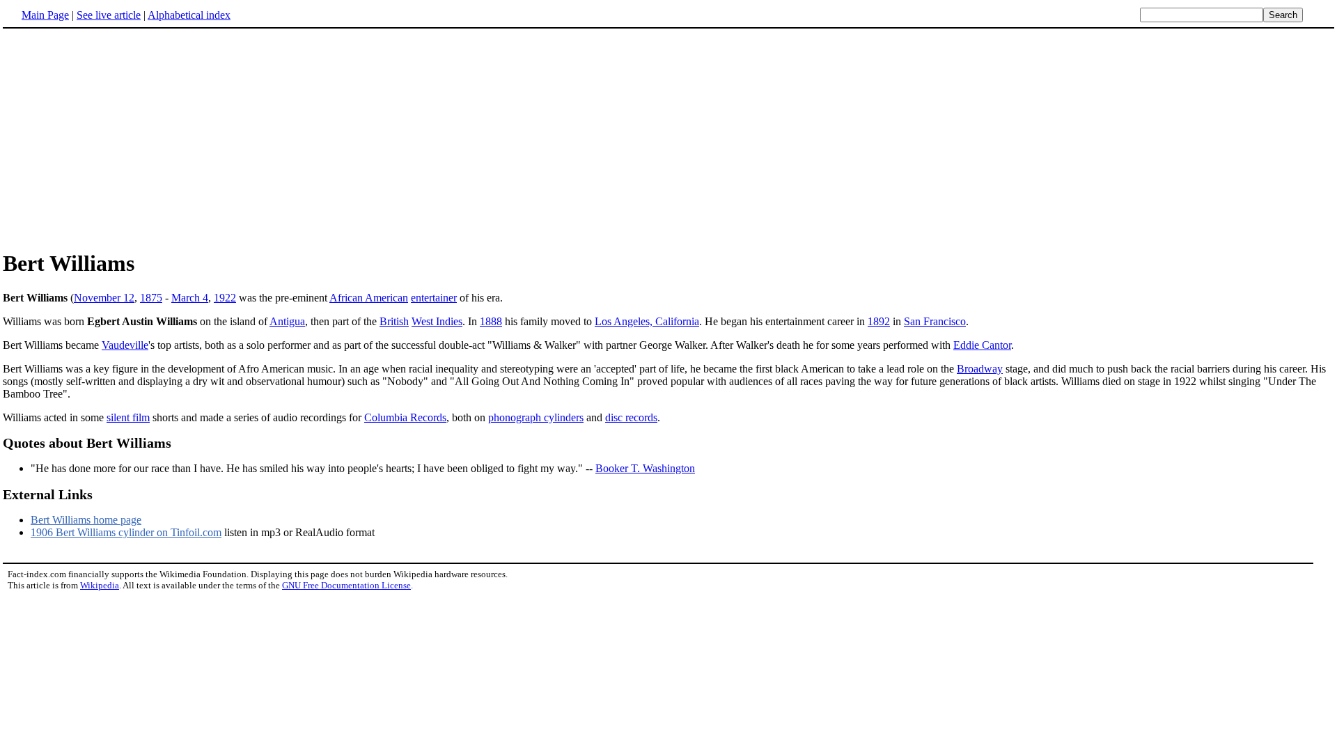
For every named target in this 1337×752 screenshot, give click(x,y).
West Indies (437, 321)
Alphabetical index (189, 15)
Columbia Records (405, 417)
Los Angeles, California (647, 321)
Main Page (45, 15)
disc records (631, 417)
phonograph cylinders (536, 417)
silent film (128, 417)
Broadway (980, 369)
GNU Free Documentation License (346, 585)
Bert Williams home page (86, 520)
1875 (151, 298)
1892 (879, 321)
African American (368, 298)
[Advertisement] (120, 138)
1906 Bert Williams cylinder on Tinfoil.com (126, 532)
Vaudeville (125, 345)
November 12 (104, 298)
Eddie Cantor (982, 345)
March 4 (189, 298)
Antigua (287, 321)
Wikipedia (99, 585)
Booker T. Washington (645, 468)
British (394, 321)
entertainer (434, 298)
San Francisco (935, 321)
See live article (109, 15)
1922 (225, 298)
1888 (491, 321)
